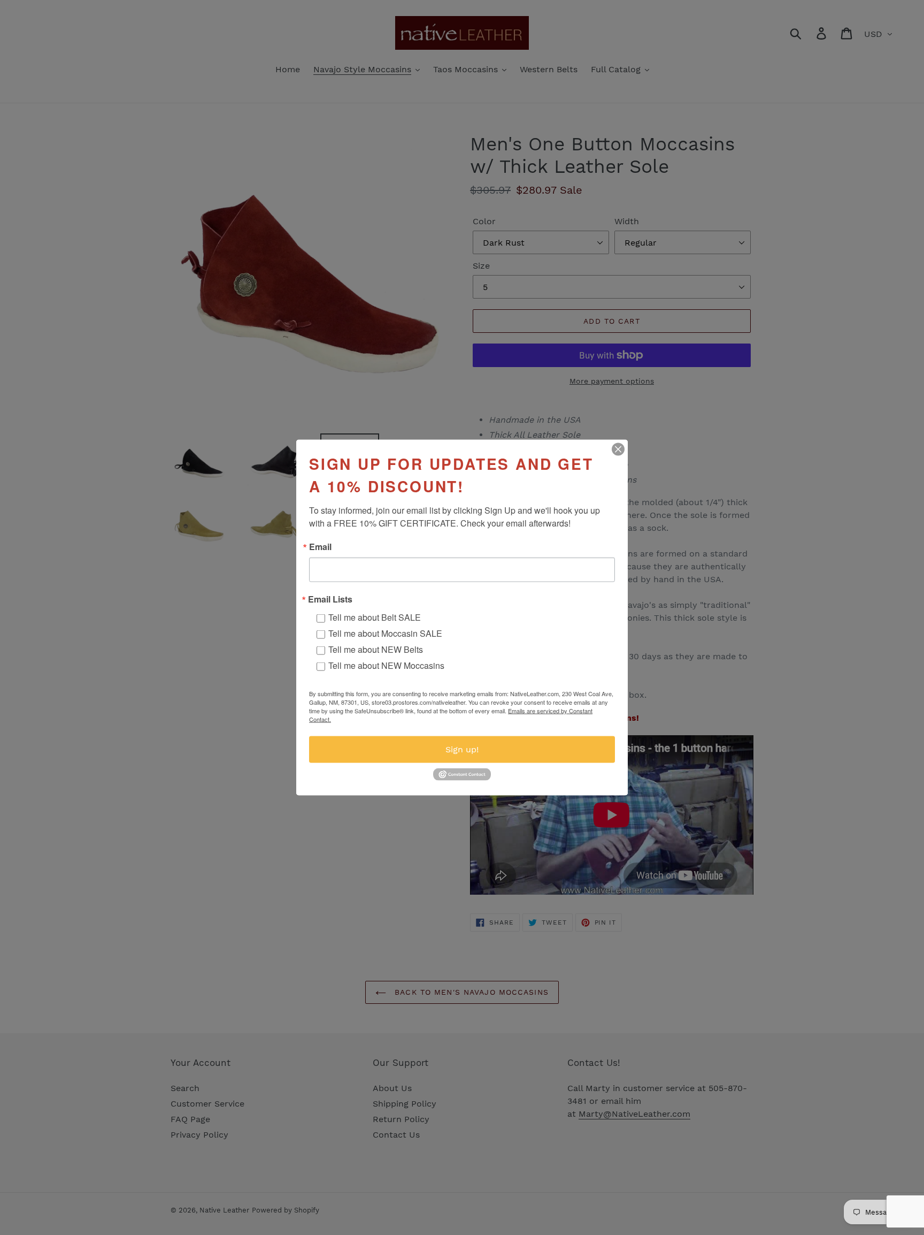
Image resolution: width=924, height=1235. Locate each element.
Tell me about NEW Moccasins (386, 665)
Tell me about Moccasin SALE (385, 633)
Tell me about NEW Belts (375, 649)
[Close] (618, 449)
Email (320, 547)
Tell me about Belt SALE (374, 617)
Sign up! (462, 749)
